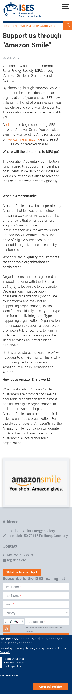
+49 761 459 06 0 (19, 555)
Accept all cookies (50, 686)
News (14, 26)
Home (6, 26)
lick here (11, 125)
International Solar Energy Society (29, 531)
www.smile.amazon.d (23, 139)
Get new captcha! (6, 628)
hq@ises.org (16, 560)
